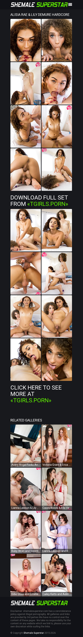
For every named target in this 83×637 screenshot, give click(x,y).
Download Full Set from (39, 200)
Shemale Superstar (34, 633)
